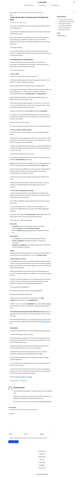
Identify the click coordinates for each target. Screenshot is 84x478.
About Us (42, 459)
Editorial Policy (42, 456)
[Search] (73, 11)
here (25, 342)
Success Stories (42, 5)
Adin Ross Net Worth (64, 29)
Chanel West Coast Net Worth (67, 21)
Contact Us (42, 454)
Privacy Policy (42, 451)
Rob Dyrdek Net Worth (65, 23)
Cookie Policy (42, 462)
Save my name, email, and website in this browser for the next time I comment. (28, 438)
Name (11, 434)
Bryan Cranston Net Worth (66, 19)
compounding (44, 321)
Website (42, 434)
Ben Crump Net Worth (65, 27)
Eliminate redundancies (28, 230)
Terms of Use (41, 468)
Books (15, 12)
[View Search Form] (74, 2)
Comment (12, 413)
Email (26, 434)
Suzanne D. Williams (20, 377)
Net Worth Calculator (29, 5)
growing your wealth (40, 319)
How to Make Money (55, 5)
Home (11, 12)
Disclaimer (42, 465)
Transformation (23, 380)
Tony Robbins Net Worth (65, 25)
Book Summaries (14, 380)
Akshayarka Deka (14, 22)
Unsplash (29, 377)
